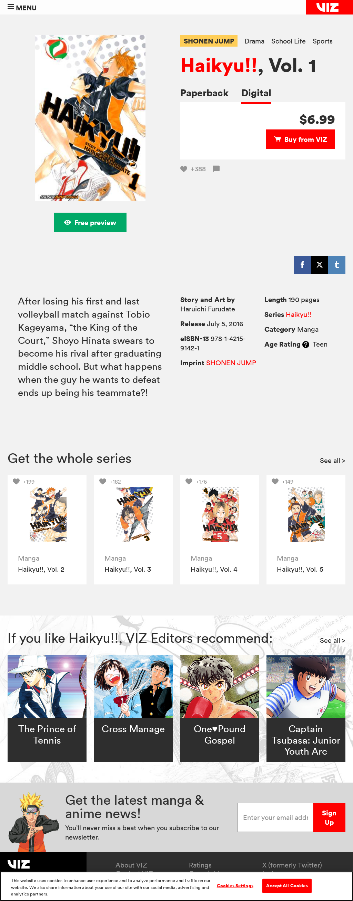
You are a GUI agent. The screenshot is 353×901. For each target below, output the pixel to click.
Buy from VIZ (305, 139)
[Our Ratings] (305, 344)
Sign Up (329, 817)
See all (332, 460)
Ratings (200, 865)
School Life (288, 41)
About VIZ (131, 865)
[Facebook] (302, 265)
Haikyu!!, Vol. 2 (41, 569)
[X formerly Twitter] (319, 265)
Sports (323, 41)
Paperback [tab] (204, 93)
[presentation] (47, 514)
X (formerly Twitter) (292, 865)
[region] (176, 886)
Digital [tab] (256, 93)
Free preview (95, 222)
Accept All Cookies (286, 885)
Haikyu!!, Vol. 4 (214, 569)
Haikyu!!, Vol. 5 (300, 569)
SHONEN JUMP (209, 41)
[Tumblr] (336, 265)
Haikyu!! (219, 64)
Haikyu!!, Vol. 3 (127, 569)
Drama (254, 41)
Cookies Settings (235, 885)
